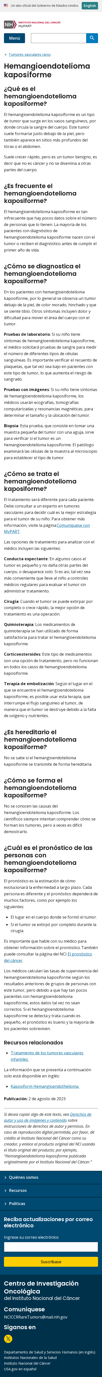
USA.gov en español (20, 1369)
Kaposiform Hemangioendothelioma (45, 1086)
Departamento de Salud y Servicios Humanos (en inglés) (49, 1352)
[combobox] (58, 38)
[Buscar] (92, 38)
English (90, 5)
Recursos (18, 1190)
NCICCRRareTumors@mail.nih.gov (35, 1317)
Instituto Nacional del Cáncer (27, 1363)
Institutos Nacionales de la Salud (30, 1357)
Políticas (17, 1203)
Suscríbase (51, 1262)
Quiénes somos (23, 1177)
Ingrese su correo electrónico (31, 1237)
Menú (14, 38)
